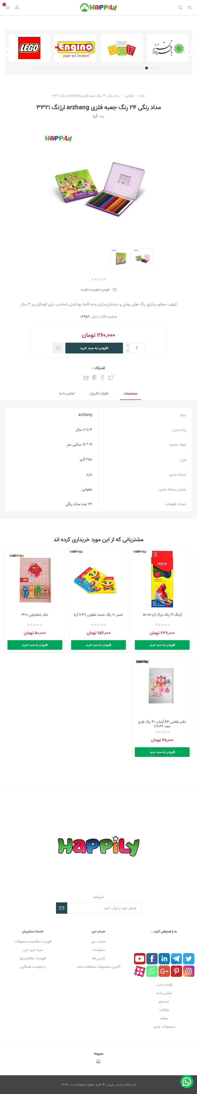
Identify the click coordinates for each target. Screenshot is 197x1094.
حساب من (98, 941)
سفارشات (98, 950)
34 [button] (34, 68)
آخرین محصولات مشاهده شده (98, 966)
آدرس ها (98, 958)
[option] (168, 48)
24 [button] (73, 68)
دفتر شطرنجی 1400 (34, 614)
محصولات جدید (164, 1026)
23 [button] (76, 68)
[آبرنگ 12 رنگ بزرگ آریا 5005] (162, 579)
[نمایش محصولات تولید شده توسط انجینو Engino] (121, 48)
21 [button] (84, 68)
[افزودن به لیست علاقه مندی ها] (58, 348)
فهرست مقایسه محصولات (32, 941)
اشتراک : (98, 368)
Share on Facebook (102, 377)
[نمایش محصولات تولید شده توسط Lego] (75, 48)
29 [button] (53, 68)
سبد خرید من (33, 950)
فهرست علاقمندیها (33, 958)
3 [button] (155, 68)
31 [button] (46, 68)
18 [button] (96, 68)
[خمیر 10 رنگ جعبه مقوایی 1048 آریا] (98, 579)
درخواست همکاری (32, 966)
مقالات (164, 1010)
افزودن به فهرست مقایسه (95, 290)
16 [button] (103, 68)
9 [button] (130, 68)
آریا (95, 116)
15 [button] (107, 68)
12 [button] (119, 68)
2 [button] (159, 68)
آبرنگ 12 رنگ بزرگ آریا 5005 (162, 614)
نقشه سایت (164, 984)
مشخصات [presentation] (130, 393)
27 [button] (61, 68)
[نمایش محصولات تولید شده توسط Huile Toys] (29, 48)
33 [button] (38, 68)
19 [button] (92, 68)
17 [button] (99, 68)
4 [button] (151, 68)
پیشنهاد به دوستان (86, 377)
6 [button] (142, 68)
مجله (164, 1018)
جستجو (164, 1001)
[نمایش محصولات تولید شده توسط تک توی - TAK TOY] (167, 48)
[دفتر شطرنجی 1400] (35, 579)
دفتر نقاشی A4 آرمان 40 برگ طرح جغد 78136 (162, 724)
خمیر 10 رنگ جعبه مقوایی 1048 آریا (98, 614)
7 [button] (138, 68)
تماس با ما (164, 993)
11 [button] (122, 68)
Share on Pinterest (94, 377)
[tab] (130, 394)
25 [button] (69, 68)
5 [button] (147, 68)
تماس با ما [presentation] (66, 393)
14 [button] (111, 68)
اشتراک (61, 908)
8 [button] (134, 68)
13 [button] (115, 68)
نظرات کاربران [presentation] (99, 393)
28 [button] (57, 68)
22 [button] (80, 68)
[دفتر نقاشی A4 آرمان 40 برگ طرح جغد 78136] (162, 686)
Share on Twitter (111, 377)
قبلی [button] (189, 52)
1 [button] (162, 68)
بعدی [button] (7, 52)
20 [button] (88, 68)
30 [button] (49, 68)
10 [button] (126, 68)
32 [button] (42, 68)
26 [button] (65, 68)
